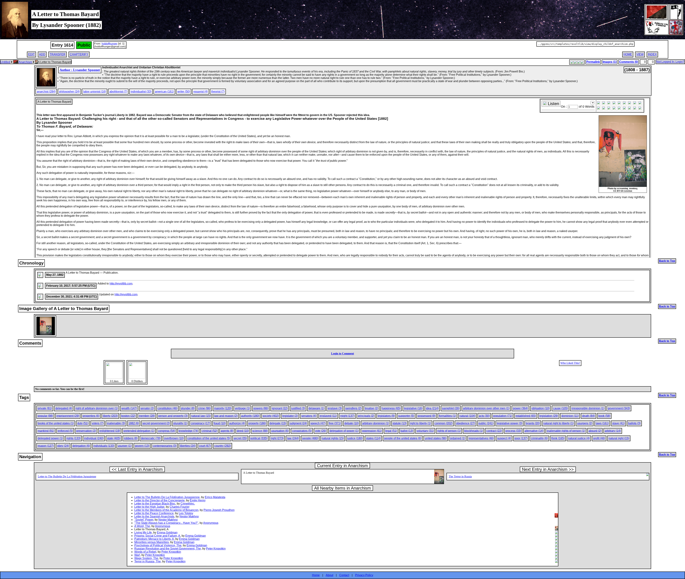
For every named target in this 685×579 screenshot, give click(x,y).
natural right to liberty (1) (558, 423)
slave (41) (618, 423)
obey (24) (63, 445)
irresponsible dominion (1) (587, 408)
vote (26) (320, 430)
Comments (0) (628, 61)
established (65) (526, 415)
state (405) (113, 438)
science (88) (260, 430)
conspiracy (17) (200, 423)
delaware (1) (316, 408)
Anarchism (25, 62)
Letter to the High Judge (149, 506)
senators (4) (308, 415)
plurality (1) (180, 423)
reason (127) (46, 445)
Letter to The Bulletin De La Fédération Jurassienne (67, 476)
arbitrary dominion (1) (375, 423)
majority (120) (222, 408)
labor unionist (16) (94, 91)
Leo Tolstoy (186, 513)
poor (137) (520, 438)
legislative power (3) (509, 423)
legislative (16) (413, 408)
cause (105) (560, 408)
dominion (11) (570, 415)
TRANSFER (57, 54)
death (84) (588, 415)
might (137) (347, 415)
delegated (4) (63, 408)
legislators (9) (386, 415)
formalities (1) (447, 415)
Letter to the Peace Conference (154, 513)
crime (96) (204, 408)
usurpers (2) (584, 423)
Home (316, 575)
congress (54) (166, 430)
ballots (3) (634, 423)
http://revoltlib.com (121, 283)
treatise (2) (371, 408)
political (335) (258, 438)
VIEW (640, 54)
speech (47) (317, 423)
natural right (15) (618, 438)
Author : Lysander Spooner (80, 70)
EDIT (31, 54)
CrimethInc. (188, 503)
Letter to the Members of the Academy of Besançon (166, 510)
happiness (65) (391, 408)
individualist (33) (141, 91)
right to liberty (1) (420, 423)
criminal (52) (209, 430)
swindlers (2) (353, 408)
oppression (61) (372, 430)
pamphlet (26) (451, 408)
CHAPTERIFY (79, 54)
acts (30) (484, 415)
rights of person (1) (449, 430)
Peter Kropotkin (216, 548)
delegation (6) (81, 445)
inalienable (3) (116, 423)
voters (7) (97, 423)
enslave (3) (335, 408)
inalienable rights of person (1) (566, 430)
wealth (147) (129, 408)
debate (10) (351, 423)
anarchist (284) (46, 91)
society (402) (271, 415)
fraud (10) (220, 423)
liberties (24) (188, 445)
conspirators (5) (302, 430)
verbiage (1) (242, 408)
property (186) (257, 423)
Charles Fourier (179, 506)
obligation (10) (540, 408)
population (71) (502, 415)
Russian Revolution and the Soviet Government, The (167, 548)
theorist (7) (218, 91)
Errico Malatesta (215, 497)
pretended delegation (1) (138, 430)
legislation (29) (548, 415)
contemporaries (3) (164, 445)
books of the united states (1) (56, 423)
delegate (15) (277, 423)
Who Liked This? (570, 362)
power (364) (520, 408)
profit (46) (599, 438)
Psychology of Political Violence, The (157, 545)
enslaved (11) (328, 415)
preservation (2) (86, 430)
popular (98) (45, 415)
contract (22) (494, 430)
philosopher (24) (69, 91)
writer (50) (183, 91)
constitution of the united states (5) (208, 438)
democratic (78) (151, 438)
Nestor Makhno (189, 516)
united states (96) (435, 438)
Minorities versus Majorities (151, 542)
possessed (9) (426, 415)
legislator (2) (290, 415)
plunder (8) (188, 408)
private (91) (45, 408)
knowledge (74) (188, 430)
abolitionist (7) (118, 91)
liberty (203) (110, 415)
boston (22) (128, 415)
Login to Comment (342, 353)
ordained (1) (457, 438)
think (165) (558, 438)
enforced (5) (65, 430)
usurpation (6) (280, 430)
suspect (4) (504, 438)
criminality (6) (539, 438)
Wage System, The (146, 558)
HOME (627, 54)
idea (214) (432, 408)
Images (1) (609, 61)
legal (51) (391, 430)
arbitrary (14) (613, 430)
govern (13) (142, 445)
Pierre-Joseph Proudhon (219, 510)
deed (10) (243, 430)
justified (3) (298, 408)
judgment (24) (298, 423)
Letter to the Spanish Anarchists (154, 516)
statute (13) (399, 423)
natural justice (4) (579, 438)
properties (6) (91, 415)
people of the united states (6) (402, 438)
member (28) (147, 415)
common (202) (443, 423)
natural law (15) (201, 415)
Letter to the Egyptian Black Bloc (154, 503)
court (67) (205, 445)
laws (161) (602, 423)
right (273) (277, 438)
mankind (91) (46, 430)
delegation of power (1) (344, 430)
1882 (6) (133, 423)
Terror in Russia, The (147, 561)
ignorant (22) (280, 408)
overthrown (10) (174, 438)
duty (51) (82, 423)
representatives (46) (481, 438)
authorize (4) (237, 423)
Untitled (5, 62)
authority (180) (250, 415)
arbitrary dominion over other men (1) (486, 408)
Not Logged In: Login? (670, 61)
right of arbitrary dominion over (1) (96, 408)
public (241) (485, 423)
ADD (42, 54)
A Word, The (142, 526)
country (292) (222, 445)
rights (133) (73, 438)
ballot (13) (406, 430)
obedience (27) (465, 423)
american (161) (164, 91)
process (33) (513, 430)
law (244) (293, 438)
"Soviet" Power (143, 519)
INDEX (652, 54)
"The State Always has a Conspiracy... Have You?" (166, 522)
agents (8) (227, 430)
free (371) (335, 423)
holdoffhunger (109, 43)
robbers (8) (131, 438)
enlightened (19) (109, 430)
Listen (553, 103)
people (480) (310, 438)
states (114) (373, 438)
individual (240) (94, 438)
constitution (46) (167, 408)
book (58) (604, 415)
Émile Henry (198, 500)
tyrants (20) (533, 423)
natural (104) (467, 415)
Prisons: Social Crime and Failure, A (157, 535)
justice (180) (355, 438)
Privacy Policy (364, 575)
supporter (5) (406, 415)
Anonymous (210, 522)
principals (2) (366, 415)
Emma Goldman (167, 532)
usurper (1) (124, 445)
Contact (344, 575)
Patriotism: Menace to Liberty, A (154, 538)
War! (137, 555)
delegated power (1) (50, 438)
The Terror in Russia (460, 476)
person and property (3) (173, 415)
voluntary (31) (425, 430)
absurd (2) (594, 430)
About (329, 575)
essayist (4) (200, 91)
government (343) (619, 408)
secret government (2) (156, 423)
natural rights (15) (333, 438)
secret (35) (240, 438)
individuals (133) (103, 445)
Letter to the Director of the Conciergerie (159, 500)
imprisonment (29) (67, 415)
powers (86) (260, 408)
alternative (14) (533, 430)
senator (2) (147, 408)
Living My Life (143, 532)
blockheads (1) (473, 430)
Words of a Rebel (145, 551)
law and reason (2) (226, 415)
